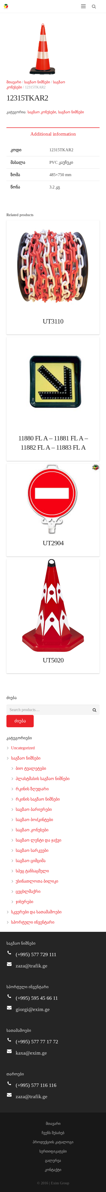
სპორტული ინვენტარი (32, 922)
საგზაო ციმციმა (31, 860)
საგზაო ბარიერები (34, 809)
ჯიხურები (24, 902)
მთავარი (13, 82)
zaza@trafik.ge (31, 965)
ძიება (20, 721)
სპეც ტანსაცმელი (32, 871)
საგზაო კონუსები (42, 112)
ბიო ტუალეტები (31, 768)
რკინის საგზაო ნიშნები (38, 799)
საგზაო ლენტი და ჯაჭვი (38, 840)
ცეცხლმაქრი (28, 891)
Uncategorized (23, 748)
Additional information (53, 134)
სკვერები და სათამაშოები (36, 912)
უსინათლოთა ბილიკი (37, 881)
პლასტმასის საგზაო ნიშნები (42, 778)
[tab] (53, 133)
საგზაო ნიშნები (37, 82)
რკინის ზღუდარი (32, 789)
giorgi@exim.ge (33, 1009)
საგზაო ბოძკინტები (34, 819)
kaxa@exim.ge (31, 1053)
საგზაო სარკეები (32, 850)
